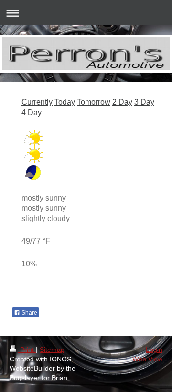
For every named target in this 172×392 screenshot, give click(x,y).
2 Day (122, 102)
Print (27, 349)
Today (64, 102)
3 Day (144, 102)
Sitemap (52, 349)
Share (28, 312)
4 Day (32, 112)
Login (154, 349)
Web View (147, 359)
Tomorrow (93, 102)
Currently (37, 102)
